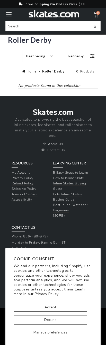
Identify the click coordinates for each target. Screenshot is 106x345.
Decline (50, 319)
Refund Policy (22, 183)
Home (32, 71)
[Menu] (9, 13)
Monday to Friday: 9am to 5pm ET (39, 242)
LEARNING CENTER (69, 163)
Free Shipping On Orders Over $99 (55, 4)
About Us (55, 144)
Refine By (76, 56)
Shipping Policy (24, 188)
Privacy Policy (47, 293)
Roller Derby (53, 71)
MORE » (59, 215)
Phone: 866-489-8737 (30, 236)
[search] (53, 26)
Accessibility (22, 199)
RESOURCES (22, 163)
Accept (50, 307)
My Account (21, 172)
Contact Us (56, 150)
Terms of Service (25, 194)
